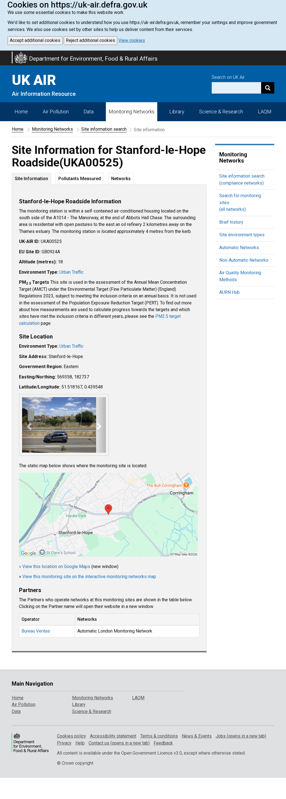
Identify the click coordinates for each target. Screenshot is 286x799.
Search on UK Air (228, 77)
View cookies (131, 40)
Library (176, 112)
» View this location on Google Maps (54, 566)
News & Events (197, 736)
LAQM (264, 112)
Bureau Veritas (36, 631)
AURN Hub (229, 292)
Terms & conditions (159, 736)
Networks (121, 178)
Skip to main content (3, 54)
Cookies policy (71, 736)
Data (89, 112)
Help (80, 743)
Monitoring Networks (52, 129)
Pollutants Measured (79, 178)
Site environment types (241, 234)
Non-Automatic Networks (243, 260)
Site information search (104, 129)
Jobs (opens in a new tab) (241, 736)
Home (21, 112)
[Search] (267, 88)
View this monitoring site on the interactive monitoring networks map (89, 576)
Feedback (163, 743)
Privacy (64, 743)
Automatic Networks (239, 247)
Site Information (31, 178)
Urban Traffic (71, 272)
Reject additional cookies (90, 40)
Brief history (231, 222)
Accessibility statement (113, 736)
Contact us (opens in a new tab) (119, 743)
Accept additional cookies (35, 40)
